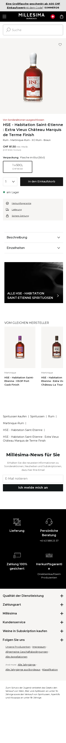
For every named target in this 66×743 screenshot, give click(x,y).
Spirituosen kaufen (15, 416)
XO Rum (37, 139)
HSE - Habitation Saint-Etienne (23, 430)
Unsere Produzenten (18, 646)
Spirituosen (37, 416)
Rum (5, 139)
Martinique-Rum (20, 139)
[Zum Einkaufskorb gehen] (61, 16)
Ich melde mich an (33, 487)
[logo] (32, 16)
